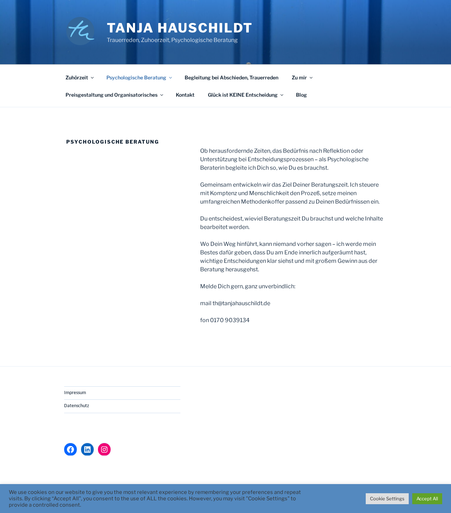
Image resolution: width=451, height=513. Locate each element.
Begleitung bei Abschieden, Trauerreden (231, 77)
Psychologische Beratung (136, 77)
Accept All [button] (427, 498)
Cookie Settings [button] (387, 498)
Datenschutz (76, 406)
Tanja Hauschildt (180, 28)
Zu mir (299, 77)
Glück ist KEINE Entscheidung (243, 95)
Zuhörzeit (77, 77)
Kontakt (185, 95)
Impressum (75, 393)
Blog (301, 95)
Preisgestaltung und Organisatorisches (111, 95)
